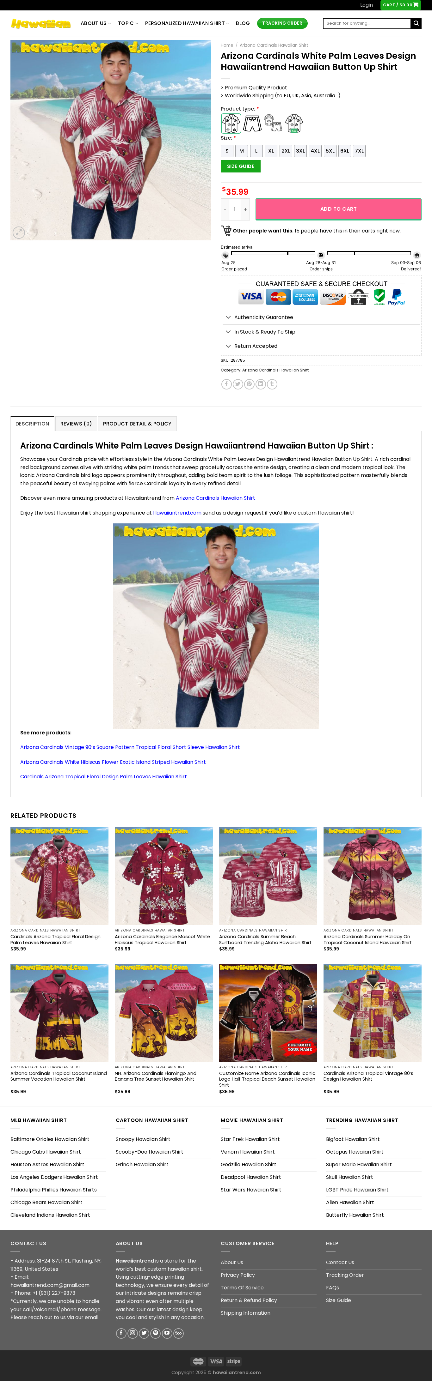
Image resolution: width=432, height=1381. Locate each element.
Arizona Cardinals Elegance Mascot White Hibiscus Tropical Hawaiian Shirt (162, 939)
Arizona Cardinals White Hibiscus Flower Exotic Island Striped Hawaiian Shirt (113, 762)
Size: (228, 138)
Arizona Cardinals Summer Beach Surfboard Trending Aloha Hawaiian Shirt (265, 939)
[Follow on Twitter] (144, 1333)
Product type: (240, 108)
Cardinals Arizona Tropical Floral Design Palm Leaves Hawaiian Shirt (103, 776)
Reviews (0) (76, 423)
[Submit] (416, 23)
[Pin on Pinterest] (249, 384)
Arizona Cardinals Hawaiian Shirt (274, 45)
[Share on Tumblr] (272, 384)
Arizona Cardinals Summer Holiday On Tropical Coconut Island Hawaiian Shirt (368, 939)
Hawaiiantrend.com (177, 512)
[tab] (32, 423)
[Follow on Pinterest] (155, 1333)
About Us (94, 23)
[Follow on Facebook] (121, 1333)
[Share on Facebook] (226, 384)
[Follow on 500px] (178, 1333)
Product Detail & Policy (137, 423)
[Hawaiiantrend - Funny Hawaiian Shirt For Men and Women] (40, 23)
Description (32, 423)
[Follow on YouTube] (167, 1333)
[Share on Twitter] (238, 384)
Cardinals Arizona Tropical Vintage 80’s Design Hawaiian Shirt (368, 1076)
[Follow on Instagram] (132, 1333)
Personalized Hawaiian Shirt (185, 23)
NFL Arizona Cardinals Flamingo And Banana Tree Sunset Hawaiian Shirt (155, 1076)
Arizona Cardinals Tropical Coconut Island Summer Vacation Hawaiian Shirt (58, 1076)
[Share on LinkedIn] (261, 384)
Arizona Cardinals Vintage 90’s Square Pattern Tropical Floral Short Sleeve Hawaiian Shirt (130, 747)
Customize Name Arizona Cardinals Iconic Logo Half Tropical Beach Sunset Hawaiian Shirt (267, 1079)
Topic (126, 23)
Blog (243, 23)
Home (227, 45)
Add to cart (338, 209)
